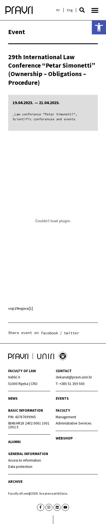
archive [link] (15, 481)
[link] (99, 27)
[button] (82, 10)
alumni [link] (14, 441)
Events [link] (62, 398)
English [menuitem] (70, 10)
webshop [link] (64, 438)
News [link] (13, 398)
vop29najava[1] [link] (20, 308)
